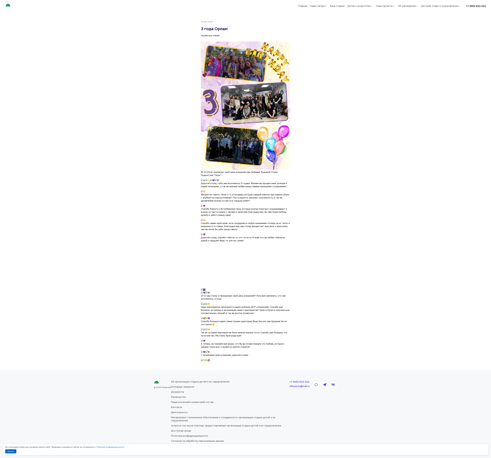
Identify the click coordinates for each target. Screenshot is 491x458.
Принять (10, 451)
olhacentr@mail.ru (299, 386)
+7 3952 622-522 (476, 6)
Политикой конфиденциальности (110, 447)
